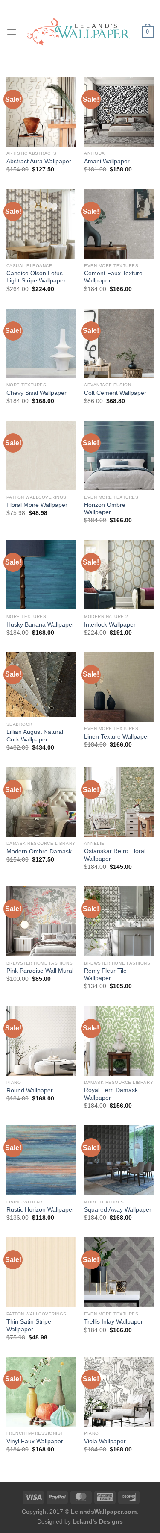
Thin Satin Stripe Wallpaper (28, 1325)
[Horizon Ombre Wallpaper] (119, 455)
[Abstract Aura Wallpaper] (41, 112)
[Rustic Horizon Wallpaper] (41, 1160)
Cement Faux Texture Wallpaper (113, 277)
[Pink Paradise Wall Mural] (41, 921)
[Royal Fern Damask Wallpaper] (119, 1041)
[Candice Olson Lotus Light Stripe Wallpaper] (41, 224)
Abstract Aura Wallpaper (38, 161)
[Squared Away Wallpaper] (119, 1160)
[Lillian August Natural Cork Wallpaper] (41, 685)
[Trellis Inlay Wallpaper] (119, 1272)
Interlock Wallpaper (110, 624)
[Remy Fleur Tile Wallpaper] (119, 921)
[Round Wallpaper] (41, 1041)
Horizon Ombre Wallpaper (104, 509)
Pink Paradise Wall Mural (39, 971)
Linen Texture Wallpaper (116, 736)
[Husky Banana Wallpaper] (41, 575)
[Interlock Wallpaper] (119, 575)
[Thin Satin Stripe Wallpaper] (41, 1272)
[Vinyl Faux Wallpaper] (41, 1392)
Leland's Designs (98, 1521)
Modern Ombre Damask (39, 851)
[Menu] (11, 31)
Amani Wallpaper (107, 161)
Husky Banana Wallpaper (40, 624)
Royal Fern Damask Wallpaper (111, 1094)
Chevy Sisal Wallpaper (36, 393)
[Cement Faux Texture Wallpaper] (119, 224)
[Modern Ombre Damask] (41, 802)
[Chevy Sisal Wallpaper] (41, 343)
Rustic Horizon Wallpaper (40, 1209)
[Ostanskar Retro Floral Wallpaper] (119, 802)
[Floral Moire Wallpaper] (41, 455)
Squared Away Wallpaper (117, 1209)
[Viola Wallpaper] (119, 1392)
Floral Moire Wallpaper (36, 505)
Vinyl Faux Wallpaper (34, 1441)
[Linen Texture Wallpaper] (119, 687)
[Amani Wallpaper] (119, 112)
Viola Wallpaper (105, 1441)
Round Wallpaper (29, 1090)
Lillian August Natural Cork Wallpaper (34, 736)
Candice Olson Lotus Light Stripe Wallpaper (36, 277)
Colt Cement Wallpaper (115, 393)
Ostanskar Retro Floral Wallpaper (114, 855)
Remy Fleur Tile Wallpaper (105, 975)
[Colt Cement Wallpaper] (119, 343)
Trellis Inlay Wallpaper (113, 1321)
